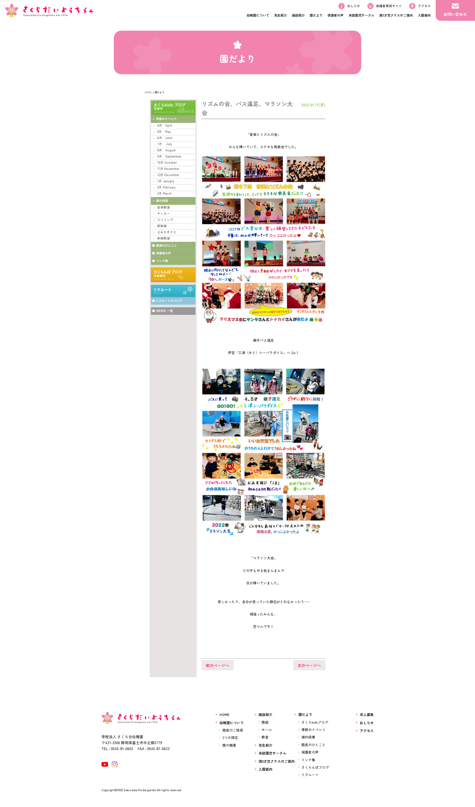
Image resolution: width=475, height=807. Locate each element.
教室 (264, 737)
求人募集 (367, 714)
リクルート (173, 291)
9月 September (169, 156)
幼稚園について (231, 722)
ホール (266, 729)
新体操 (162, 225)
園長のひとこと (313, 744)
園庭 (264, 722)
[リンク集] (173, 261)
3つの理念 (230, 737)
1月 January (165, 181)
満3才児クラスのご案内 (277, 761)
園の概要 (229, 745)
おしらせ (367, 722)
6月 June (164, 137)
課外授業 (308, 737)
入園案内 (265, 769)
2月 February (166, 187)
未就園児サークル (272, 753)
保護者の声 (310, 752)
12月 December (168, 174)
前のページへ (218, 665)
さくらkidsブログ (314, 722)
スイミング (165, 219)
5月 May (164, 131)
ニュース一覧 (173, 311)
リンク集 (308, 759)
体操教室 (163, 238)
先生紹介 (265, 745)
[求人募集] (173, 301)
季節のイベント (313, 729)
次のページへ (309, 665)
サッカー (163, 213)
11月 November (168, 168)
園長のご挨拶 (232, 730)
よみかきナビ (166, 232)
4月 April (164, 125)
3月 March (164, 193)
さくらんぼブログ (173, 274)
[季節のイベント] (173, 119)
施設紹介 (265, 714)
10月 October (167, 162)
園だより (305, 714)
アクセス (367, 730)
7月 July (164, 144)
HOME (148, 92)
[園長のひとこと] (173, 246)
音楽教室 (163, 207)
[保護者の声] (173, 253)
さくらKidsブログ (173, 107)
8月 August (166, 150)
